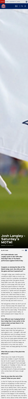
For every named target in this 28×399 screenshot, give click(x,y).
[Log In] (26, 1)
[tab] (2, 1)
